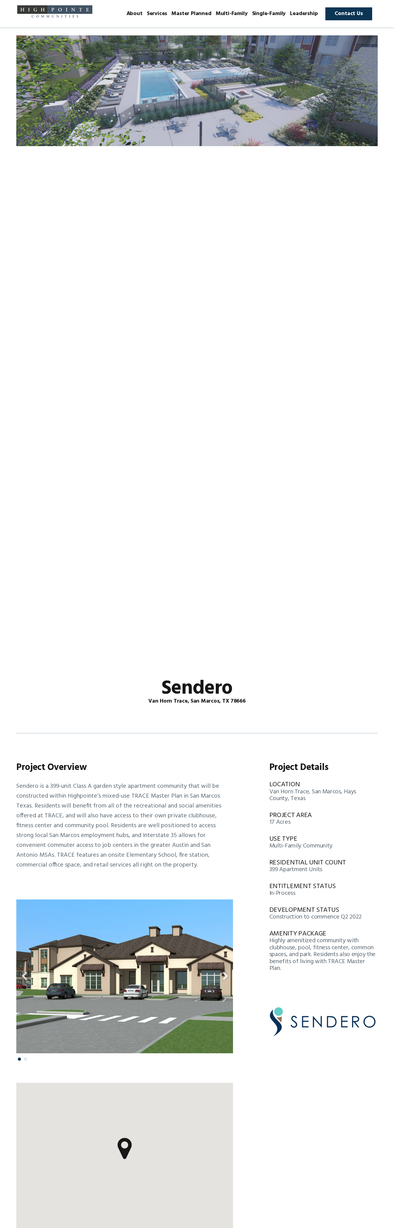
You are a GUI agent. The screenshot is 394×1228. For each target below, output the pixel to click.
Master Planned (191, 13)
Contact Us (349, 13)
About (135, 13)
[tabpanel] (124, 976)
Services (157, 13)
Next (225, 976)
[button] (124, 1149)
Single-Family (269, 13)
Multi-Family (232, 13)
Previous (24, 976)
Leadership (304, 13)
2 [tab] (25, 1059)
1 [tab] (19, 1059)
